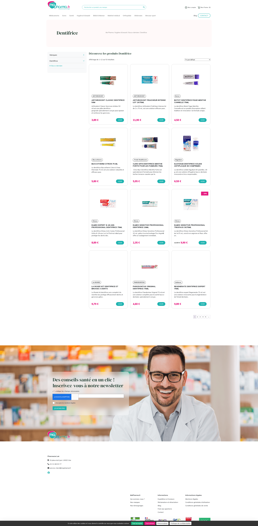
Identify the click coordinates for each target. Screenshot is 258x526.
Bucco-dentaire (133, 32)
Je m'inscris (59, 408)
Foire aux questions (165, 509)
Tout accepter (137, 523)
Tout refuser (149, 523)
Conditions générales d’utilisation (197, 502)
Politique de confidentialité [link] (180, 523)
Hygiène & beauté (121, 32)
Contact (204, 16)
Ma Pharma (110, 32)
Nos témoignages (136, 506)
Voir (120, 120)
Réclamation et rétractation (168, 502)
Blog (195, 16)
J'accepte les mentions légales (65, 403)
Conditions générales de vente (196, 506)
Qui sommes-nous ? (137, 499)
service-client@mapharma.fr (60, 468)
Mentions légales (191, 499)
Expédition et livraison (166, 499)
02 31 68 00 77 (55, 464)
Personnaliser (162, 523)
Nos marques (135, 502)
